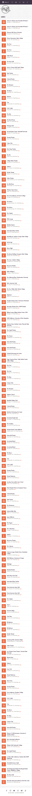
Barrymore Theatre (11, 265)
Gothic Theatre (10, 178)
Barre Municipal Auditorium (13, 739)
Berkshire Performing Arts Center (14, 412)
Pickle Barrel (10, 55)
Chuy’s (8, 604)
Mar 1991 (3, 139)
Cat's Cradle (10, 108)
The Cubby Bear (10, 528)
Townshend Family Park (12, 418)
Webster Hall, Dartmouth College (14, 745)
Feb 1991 (3, 34)
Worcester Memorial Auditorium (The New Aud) (18, 780)
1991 (3, 17)
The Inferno (9, 201)
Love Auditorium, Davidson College (15, 692)
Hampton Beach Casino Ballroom (14, 429)
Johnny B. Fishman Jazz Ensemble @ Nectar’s (17, 20)
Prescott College (10, 610)
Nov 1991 (3, 647)
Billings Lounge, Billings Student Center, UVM (17, 312)
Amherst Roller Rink (11, 511)
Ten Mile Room (10, 184)
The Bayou (9, 90)
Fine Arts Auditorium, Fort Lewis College (16, 195)
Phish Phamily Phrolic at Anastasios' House (16, 488)
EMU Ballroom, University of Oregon (15, 558)
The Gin (9, 155)
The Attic (9, 114)
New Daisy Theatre (11, 149)
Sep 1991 (3, 489)
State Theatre (10, 73)
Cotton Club (9, 143)
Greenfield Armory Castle (13, 763)
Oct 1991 (3, 530)
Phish (6, 9)
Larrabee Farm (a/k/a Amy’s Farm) (15, 482)
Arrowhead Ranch (11, 441)
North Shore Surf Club (12, 575)
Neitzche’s (9, 295)
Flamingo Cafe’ (10, 125)
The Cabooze (10, 546)
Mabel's (9, 534)
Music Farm (9, 680)
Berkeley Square (11, 225)
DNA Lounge (10, 219)
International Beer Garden (13, 230)
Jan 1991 (3, 22)
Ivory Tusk (9, 669)
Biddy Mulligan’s (11, 271)
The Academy (10, 423)
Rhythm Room (10, 657)
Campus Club (10, 383)
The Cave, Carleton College (13, 260)
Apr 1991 (3, 232)
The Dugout (9, 523)
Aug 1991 (3, 483)
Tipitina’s (9, 166)
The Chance (9, 336)
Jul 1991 (3, 402)
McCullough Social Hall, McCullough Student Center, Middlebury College (17, 769)
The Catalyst (10, 213)
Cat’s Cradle (10, 464)
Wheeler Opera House (12, 190)
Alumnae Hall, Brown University (14, 32)
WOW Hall (9, 242)
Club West (9, 616)
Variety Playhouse (11, 476)
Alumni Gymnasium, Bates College (15, 38)
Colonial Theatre (11, 79)
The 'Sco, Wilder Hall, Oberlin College (16, 289)
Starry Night (10, 248)
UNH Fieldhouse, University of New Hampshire (18, 318)
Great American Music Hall (13, 587)
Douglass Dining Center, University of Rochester (18, 300)
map (19, 22)
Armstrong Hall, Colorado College (15, 639)
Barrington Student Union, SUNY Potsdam (16, 306)
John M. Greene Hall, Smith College (15, 67)
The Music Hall (10, 61)
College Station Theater (12, 160)
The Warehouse (10, 505)
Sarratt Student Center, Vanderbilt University (17, 131)
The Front (9, 44)
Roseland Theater (11, 569)
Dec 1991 (3, 758)
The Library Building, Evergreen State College (17, 254)
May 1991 (3, 337)
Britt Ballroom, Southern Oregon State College (17, 236)
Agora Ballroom (10, 517)
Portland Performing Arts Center (14, 353)
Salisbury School (11, 394)
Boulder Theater (10, 172)
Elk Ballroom (10, 622)
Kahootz (9, 96)
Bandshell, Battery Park (12, 400)
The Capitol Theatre (11, 330)
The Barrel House (11, 120)
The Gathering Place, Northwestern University (17, 277)
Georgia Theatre (11, 137)
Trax (8, 102)
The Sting (9, 377)
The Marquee (10, 85)
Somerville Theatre (11, 342)
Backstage (9, 564)
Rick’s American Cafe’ (12, 283)
